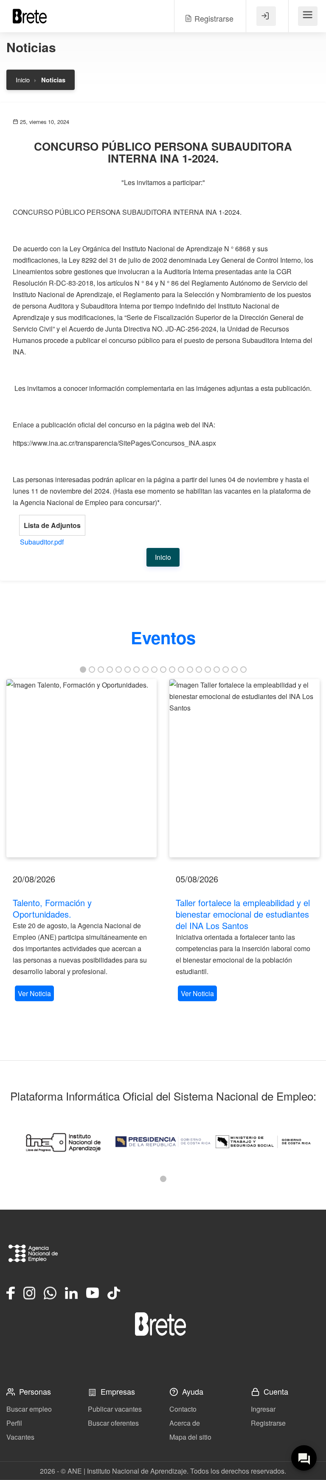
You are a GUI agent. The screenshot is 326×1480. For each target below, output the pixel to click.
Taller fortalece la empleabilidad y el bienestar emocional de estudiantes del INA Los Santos (243, 914)
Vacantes (20, 1437)
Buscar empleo (29, 1409)
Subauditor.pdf (42, 542)
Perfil (14, 1423)
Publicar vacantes (115, 1409)
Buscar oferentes (113, 1423)
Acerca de (184, 1423)
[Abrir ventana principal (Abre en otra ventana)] (160, 1324)
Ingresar (263, 1409)
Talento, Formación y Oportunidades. (52, 908)
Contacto (183, 1409)
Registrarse (268, 1423)
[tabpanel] (81, 841)
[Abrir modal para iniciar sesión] (266, 16)
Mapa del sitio (190, 1437)
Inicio (23, 79)
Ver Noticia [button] (34, 993)
